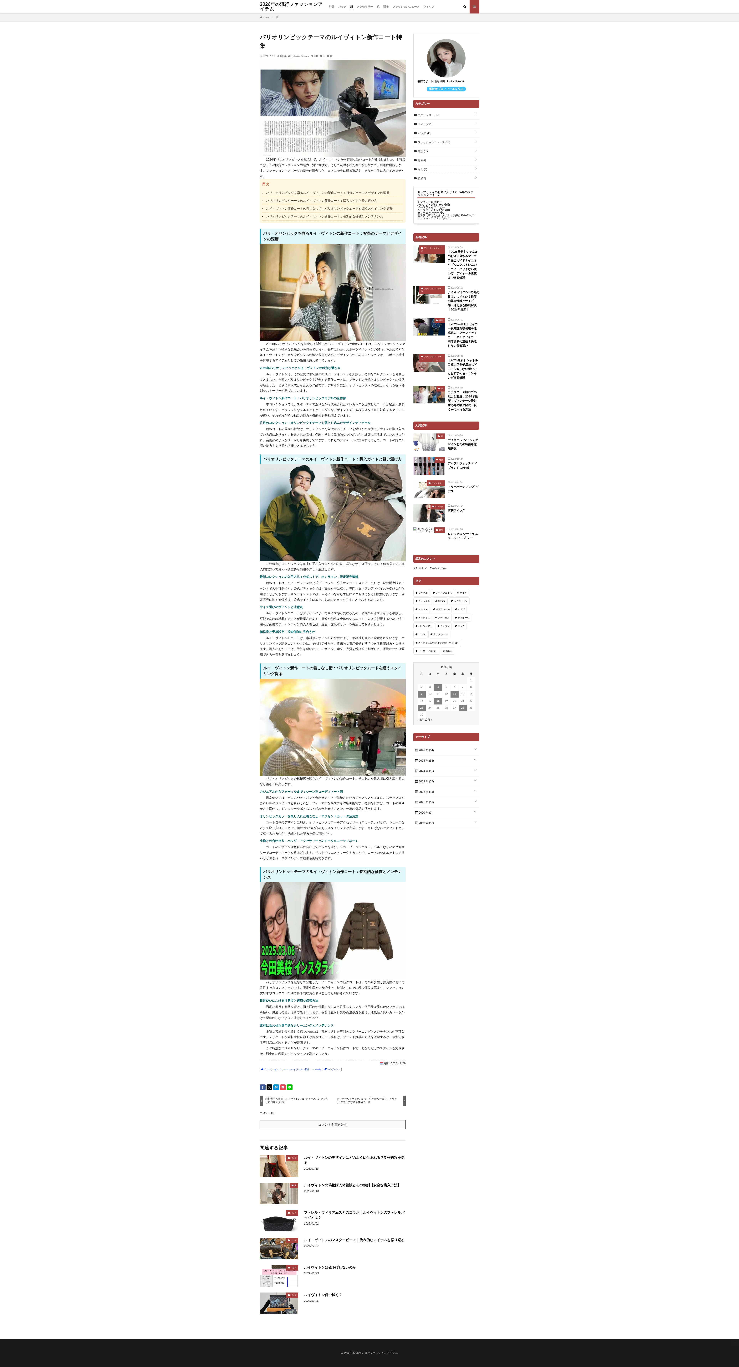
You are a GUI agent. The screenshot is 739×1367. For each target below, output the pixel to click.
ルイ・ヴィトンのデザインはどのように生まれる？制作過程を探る (354, 1160)
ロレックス (424, 601)
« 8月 (420, 720)
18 (438, 701)
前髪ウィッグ (456, 510)
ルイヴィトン (333, 1069)
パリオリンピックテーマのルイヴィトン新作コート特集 (292, 1069)
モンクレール (443, 609)
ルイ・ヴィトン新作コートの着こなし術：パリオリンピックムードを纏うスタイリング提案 (329, 208)
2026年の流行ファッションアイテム (291, 6)
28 (462, 708)
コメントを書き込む (333, 1124)
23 (421, 708)
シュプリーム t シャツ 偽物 (433, 210)
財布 (386, 6)
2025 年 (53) (426, 761)
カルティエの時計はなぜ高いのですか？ (439, 643)
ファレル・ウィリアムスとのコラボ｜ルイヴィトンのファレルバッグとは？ (354, 1215)
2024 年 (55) (426, 771)
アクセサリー (365, 6)
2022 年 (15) (426, 792)
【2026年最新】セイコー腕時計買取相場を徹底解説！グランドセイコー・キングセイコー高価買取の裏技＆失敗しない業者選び (463, 335)
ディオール (463, 618)
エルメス (423, 609)
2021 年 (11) (426, 802)
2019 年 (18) (426, 823)
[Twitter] (269, 1087)
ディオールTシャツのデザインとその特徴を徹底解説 (463, 444)
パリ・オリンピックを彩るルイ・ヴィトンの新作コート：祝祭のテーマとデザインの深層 (327, 192)
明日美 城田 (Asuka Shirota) (294, 56)
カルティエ (424, 618)
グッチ (461, 626)
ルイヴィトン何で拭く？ (323, 1295)
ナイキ (463, 593)
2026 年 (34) (426, 750)
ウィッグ (428, 6)
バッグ (342, 6)
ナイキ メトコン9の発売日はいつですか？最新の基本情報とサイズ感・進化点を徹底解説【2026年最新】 (463, 301)
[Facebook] (263, 1087)
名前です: (423, 81)
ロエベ (421, 634)
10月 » (428, 720)
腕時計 (449, 651)
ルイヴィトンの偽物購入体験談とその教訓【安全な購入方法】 (352, 1185)
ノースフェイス (444, 593)
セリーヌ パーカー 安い (431, 213)
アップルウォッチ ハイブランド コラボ (462, 465)
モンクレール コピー (429, 202)
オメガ (461, 609)
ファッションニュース (406, 6)
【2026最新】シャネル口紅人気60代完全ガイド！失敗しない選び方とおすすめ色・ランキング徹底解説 (463, 369)
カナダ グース (440, 634)
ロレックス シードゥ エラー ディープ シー (463, 536)
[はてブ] (276, 1087)
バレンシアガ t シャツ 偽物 (433, 204)
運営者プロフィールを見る (446, 89)
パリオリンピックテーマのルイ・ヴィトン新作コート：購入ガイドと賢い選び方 (321, 200)
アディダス (444, 618)
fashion (442, 601)
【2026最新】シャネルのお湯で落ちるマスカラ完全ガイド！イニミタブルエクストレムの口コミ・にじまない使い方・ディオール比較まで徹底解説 (463, 264)
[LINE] (290, 1087)
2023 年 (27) (426, 781)
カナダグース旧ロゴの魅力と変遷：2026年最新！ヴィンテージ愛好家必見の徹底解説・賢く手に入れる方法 (463, 401)
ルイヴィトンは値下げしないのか (330, 1267)
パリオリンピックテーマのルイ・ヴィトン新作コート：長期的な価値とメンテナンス (324, 216)
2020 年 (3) (425, 812)
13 (454, 694)
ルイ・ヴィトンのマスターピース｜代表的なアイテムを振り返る (354, 1240)
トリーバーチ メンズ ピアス (463, 489)
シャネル (423, 593)
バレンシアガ (425, 626)
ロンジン (445, 626)
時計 (331, 6)
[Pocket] (283, 1087)
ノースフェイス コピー (431, 207)
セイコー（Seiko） (428, 651)
